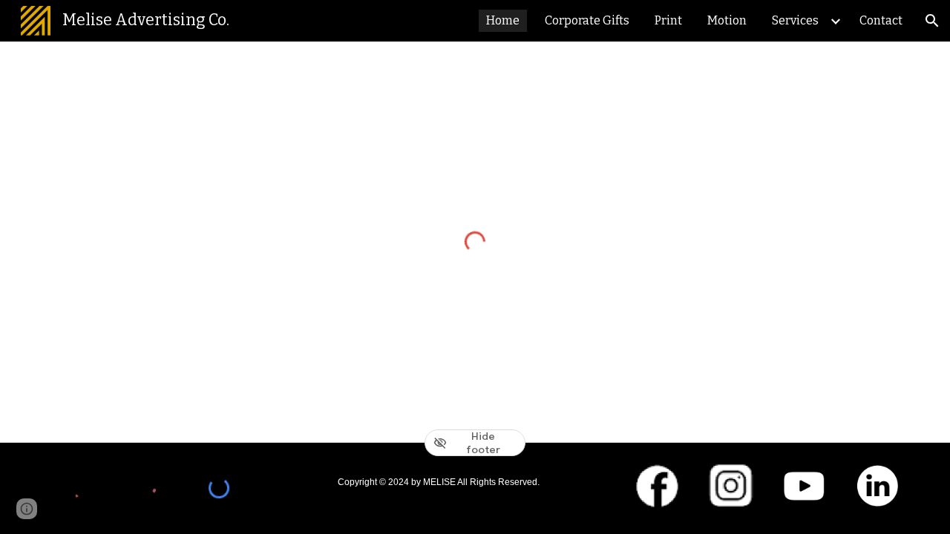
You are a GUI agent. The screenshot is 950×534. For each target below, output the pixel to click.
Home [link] (503, 20)
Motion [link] (727, 20)
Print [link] (668, 20)
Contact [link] (880, 20)
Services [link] (795, 20)
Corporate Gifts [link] (587, 20)
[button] (932, 21)
